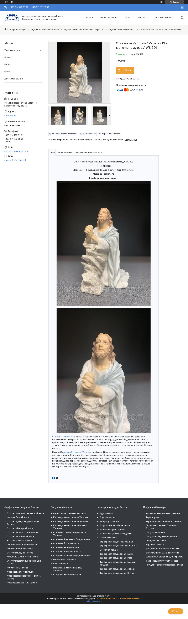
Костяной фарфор (108, 537)
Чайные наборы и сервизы (112, 529)
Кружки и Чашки (107, 517)
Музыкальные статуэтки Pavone (22, 557)
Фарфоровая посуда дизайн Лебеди (117, 569)
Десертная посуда (109, 550)
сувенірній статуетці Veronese (76, 452)
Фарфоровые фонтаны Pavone (22, 583)
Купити (128, 70)
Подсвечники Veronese (64, 559)
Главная (89, 17)
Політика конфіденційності (131, 599)
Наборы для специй (109, 521)
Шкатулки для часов (156, 540)
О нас (127, 17)
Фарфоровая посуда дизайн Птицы (117, 573)
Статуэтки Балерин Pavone (20, 528)
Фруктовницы (106, 513)
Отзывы (8, 71)
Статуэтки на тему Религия (66, 547)
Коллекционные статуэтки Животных (71, 521)
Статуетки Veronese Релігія (119, 29)
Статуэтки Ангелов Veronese (67, 551)
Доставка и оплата (164, 17)
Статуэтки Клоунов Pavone (20, 553)
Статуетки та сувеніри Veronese (43, 29)
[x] (57, 478)
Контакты (142, 17)
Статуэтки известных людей (67, 574)
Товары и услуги (108, 17)
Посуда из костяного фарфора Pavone (164, 565)
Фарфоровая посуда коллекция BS (117, 542)
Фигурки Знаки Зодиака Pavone (22, 544)
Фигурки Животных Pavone (20, 548)
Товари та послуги (17, 29)
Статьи (7, 57)
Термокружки (152, 517)
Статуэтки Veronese (155, 532)
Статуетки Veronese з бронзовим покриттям (82, 29)
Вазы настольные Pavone (19, 540)
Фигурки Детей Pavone (18, 517)
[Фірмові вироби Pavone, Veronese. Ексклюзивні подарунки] (12, 18)
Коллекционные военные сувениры (163, 513)
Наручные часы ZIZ (155, 544)
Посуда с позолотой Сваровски (115, 525)
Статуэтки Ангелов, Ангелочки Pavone (25, 513)
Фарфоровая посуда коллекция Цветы (118, 546)
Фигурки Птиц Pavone (17, 568)
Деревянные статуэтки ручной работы (164, 557)
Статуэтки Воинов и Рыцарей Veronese (72, 555)
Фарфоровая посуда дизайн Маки (116, 554)
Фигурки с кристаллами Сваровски (162, 548)
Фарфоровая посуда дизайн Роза (116, 558)
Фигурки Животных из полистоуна (162, 553)
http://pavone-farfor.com (16, 151)
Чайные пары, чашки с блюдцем (115, 533)
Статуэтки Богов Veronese (66, 543)
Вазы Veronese (60, 563)
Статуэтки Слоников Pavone (20, 536)
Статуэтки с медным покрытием (161, 536)
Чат (178, 611)
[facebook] (53, 478)
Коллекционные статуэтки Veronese (70, 517)
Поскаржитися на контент (107, 599)
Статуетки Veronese (62, 437)
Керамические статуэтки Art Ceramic (164, 521)
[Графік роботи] (182, 7)
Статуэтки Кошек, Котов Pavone (22, 532)
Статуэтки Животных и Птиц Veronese (71, 539)
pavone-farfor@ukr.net (15, 160)
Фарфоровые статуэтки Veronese (69, 513)
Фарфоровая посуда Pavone (21, 572)
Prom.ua (108, 596)
